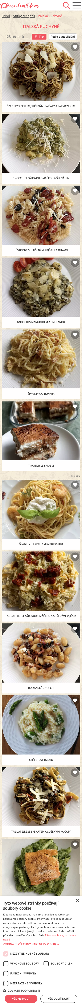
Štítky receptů (24, 16)
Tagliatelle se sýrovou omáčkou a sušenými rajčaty (41, 616)
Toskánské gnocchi (41, 688)
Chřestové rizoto (41, 760)
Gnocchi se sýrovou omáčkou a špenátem (41, 178)
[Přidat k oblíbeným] (75, 47)
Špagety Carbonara (41, 394)
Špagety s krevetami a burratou (41, 544)
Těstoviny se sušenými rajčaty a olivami (41, 250)
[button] (41, 944)
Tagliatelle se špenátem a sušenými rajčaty (41, 831)
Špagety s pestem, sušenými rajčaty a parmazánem (41, 106)
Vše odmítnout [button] (59, 998)
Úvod (6, 16)
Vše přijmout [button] (21, 998)
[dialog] (41, 951)
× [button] (77, 900)
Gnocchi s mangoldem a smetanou (41, 322)
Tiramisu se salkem (41, 466)
